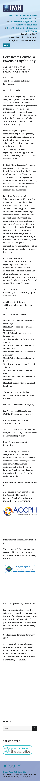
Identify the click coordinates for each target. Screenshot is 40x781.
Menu (6, 45)
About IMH (13, 772)
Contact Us (22, 772)
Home (5, 772)
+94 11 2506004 (15, 15)
